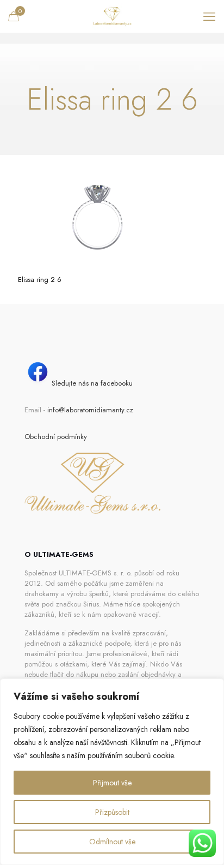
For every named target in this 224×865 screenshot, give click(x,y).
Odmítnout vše (112, 841)
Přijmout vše (112, 782)
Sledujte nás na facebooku (92, 383)
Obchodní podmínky (55, 436)
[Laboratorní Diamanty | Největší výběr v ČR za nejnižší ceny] (112, 16)
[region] (112, 771)
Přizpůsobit (112, 812)
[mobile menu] (209, 16)
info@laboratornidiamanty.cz (90, 410)
